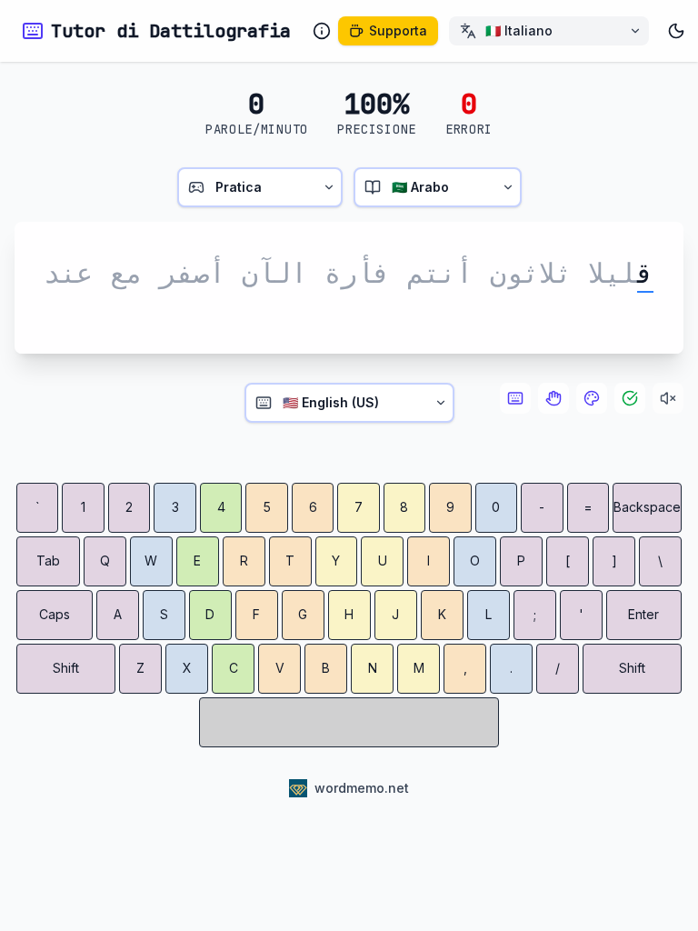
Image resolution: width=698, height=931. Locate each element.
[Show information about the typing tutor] (321, 31)
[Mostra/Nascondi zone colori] (591, 398)
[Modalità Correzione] (629, 398)
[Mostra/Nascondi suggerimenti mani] (553, 398)
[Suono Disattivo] (668, 398)
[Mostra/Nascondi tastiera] (515, 398)
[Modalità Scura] (676, 31)
